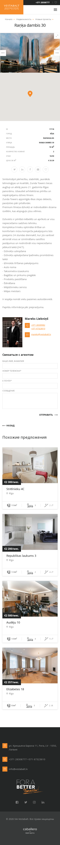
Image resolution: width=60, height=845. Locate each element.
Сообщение (8, 390)
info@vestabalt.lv (18, 769)
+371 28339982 (38, 325)
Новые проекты (43, 19)
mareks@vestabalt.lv (41, 334)
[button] (3, 53)
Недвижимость (24, 19)
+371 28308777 (43, 2)
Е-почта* (7, 380)
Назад (10, 425)
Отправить (46, 415)
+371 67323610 (38, 328)
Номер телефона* (11, 371)
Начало (8, 19)
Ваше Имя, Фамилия (13, 361)
